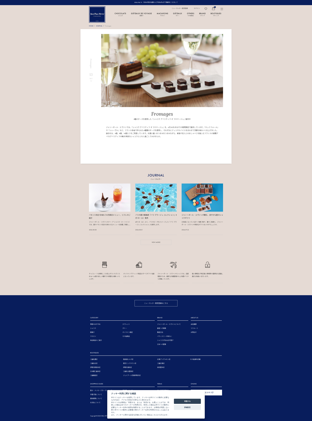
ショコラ (93, 328)
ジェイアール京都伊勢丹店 (132, 375)
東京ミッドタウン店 (129, 363)
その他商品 (126, 336)
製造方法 (160, 332)
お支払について (95, 403)
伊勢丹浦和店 (127, 367)
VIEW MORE (156, 242)
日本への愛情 (161, 344)
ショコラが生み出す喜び (165, 340)
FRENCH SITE (205, 392)
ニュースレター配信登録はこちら (156, 303)
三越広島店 (161, 363)
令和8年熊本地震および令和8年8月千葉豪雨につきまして (160, 2)
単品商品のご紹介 (96, 340)
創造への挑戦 (161, 328)
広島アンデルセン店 (163, 359)
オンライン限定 (127, 332)
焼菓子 (92, 332)
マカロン (93, 336)
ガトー (124, 328)
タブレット (126, 324)
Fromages (108, 26)
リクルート (194, 328)
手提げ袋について (96, 395)
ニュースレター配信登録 (180, 8)
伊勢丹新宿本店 (95, 367)
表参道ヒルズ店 (128, 359)
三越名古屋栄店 (128, 371)
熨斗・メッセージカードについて (101, 391)
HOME (91, 26)
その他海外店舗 (195, 359)
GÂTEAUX (177, 14)
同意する (187, 401)
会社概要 (194, 324)
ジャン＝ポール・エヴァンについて (169, 324)
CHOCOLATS (120, 14)
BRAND (202, 14)
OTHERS (190, 14)
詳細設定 (187, 407)
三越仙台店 (94, 363)
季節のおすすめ (95, 324)
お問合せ (194, 332)
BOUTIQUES (216, 14)
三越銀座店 (94, 375)
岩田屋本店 (161, 367)
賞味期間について (96, 399)
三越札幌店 (94, 359)
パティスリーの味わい (164, 336)
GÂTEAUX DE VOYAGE (141, 14)
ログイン (197, 8)
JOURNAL (99, 26)
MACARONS (162, 14)
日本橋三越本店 (95, 371)
